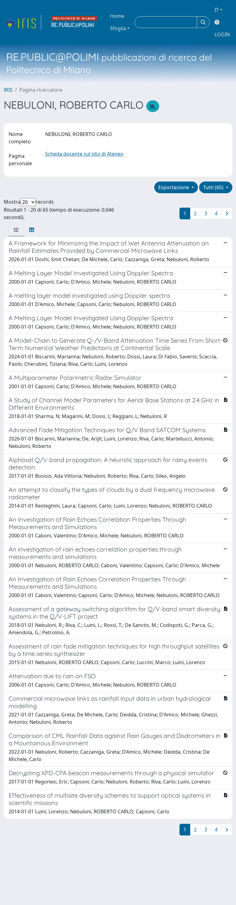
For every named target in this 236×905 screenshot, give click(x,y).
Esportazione (174, 187)
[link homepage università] (74, 22)
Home (117, 16)
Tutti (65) (214, 187)
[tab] (16, 229)
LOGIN (222, 34)
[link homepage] (22, 22)
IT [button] (216, 9)
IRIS (8, 89)
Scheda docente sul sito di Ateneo (84, 153)
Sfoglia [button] (118, 28)
